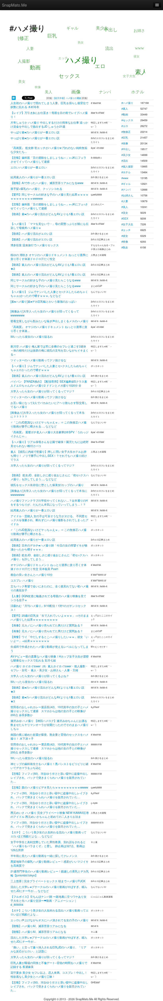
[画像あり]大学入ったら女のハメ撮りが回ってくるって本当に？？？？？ (47, 414)
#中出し (126, 149)
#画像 (124, 143)
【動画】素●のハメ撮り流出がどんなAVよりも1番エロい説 (47, 214)
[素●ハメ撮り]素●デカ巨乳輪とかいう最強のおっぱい (44, 301)
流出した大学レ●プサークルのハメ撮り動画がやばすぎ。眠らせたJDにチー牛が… (49, 939)
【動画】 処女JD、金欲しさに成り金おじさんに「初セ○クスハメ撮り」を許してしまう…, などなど (50, 477)
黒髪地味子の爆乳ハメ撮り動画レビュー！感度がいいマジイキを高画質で (49, 863)
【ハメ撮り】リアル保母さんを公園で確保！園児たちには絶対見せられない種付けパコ (49, 444)
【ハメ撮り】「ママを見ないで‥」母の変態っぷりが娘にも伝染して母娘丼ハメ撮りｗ (49, 225)
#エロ (124, 126)
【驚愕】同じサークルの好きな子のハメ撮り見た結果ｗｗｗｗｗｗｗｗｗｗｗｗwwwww (49, 196)
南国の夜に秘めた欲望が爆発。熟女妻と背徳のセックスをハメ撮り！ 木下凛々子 (49, 736)
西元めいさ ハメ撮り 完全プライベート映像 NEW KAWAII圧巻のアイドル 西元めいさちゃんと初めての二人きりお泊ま (50, 814)
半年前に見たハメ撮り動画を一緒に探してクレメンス (44, 855)
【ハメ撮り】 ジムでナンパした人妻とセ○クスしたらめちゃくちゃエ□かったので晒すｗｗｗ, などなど (49, 293)
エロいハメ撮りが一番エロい (29, 167)
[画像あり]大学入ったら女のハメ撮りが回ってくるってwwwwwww (45, 313)
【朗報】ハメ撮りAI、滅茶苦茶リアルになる (38, 926)
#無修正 (126, 132)
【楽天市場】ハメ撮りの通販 (67, 97)
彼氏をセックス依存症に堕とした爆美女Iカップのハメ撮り (47, 485)
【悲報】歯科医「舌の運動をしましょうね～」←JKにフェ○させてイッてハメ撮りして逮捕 (49, 206)
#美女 (124, 213)
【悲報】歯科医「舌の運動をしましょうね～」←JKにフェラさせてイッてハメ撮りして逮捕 (48, 159)
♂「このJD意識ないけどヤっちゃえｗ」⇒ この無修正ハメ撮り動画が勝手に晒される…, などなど (48, 424)
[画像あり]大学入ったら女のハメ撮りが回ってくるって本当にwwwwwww (49, 492)
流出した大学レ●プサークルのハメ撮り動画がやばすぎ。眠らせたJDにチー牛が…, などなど (49, 889)
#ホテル (126, 172)
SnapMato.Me (14, 5)
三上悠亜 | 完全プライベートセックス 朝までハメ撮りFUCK (48, 881)
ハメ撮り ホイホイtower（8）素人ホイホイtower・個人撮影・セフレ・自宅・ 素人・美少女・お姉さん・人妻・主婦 (49, 668)
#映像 (124, 241)
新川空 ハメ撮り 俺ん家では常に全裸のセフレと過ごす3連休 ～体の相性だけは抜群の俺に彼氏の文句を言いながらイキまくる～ (49, 350)
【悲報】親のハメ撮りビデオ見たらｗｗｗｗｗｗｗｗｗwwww (49, 787)
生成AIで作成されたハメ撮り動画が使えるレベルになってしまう (49, 648)
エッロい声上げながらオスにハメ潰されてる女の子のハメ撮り (49, 920)
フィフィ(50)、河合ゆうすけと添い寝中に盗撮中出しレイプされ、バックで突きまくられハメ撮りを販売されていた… (49, 795)
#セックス (127, 120)
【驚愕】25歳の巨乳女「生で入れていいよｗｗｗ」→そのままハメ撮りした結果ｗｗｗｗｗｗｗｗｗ (50, 617)
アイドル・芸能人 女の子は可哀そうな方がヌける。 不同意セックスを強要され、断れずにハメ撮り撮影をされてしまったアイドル (49, 520)
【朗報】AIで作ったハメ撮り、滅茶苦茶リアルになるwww (47, 183)
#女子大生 (127, 224)
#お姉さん (127, 195)
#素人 (124, 108)
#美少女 (126, 155)
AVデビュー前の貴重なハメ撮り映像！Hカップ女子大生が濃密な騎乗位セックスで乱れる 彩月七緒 (50, 658)
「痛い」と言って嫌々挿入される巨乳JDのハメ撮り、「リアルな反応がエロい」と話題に (48, 949)
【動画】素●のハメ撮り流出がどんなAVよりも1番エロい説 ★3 (47, 689)
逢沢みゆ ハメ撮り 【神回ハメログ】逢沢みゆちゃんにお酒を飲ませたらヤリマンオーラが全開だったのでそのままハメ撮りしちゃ (49, 725)
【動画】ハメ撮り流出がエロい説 (31, 233)
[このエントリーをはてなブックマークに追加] (14, 97)
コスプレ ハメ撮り (22, 580)
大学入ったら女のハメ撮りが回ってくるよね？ (40, 676)
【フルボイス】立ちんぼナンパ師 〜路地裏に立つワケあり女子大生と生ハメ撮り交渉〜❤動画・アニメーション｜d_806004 (48, 900)
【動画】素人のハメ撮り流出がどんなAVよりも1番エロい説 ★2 (48, 266)
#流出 (124, 160)
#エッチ (126, 230)
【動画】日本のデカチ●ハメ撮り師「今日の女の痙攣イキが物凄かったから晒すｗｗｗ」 (49, 547)
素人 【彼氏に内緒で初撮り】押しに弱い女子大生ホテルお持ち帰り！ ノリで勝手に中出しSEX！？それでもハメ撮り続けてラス (49, 455)
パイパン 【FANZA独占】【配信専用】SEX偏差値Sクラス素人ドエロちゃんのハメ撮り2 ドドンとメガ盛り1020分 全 (49, 383)
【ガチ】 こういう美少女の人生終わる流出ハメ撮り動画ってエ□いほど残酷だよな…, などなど (48, 834)
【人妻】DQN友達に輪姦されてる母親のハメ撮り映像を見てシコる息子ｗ (48, 598)
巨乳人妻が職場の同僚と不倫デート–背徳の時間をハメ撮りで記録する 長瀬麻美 (49, 965)
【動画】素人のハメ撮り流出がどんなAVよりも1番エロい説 (48, 274)
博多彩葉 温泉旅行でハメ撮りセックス (35, 245)
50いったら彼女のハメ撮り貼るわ (32, 336)
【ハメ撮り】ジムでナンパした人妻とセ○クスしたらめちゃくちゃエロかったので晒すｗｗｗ (49, 368)
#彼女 (124, 236)
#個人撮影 (127, 166)
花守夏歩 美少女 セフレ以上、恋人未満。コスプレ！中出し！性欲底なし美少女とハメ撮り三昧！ (49, 974)
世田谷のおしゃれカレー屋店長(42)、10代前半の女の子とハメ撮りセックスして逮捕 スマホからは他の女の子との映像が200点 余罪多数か (49, 711)
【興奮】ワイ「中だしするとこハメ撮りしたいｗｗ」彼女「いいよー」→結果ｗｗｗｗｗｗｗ (49, 639)
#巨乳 (124, 137)
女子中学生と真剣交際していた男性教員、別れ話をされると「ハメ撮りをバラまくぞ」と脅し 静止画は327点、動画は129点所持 (48, 846)
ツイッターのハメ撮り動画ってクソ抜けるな (38, 360)
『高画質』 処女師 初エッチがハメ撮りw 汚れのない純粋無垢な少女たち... (49, 150)
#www (124, 178)
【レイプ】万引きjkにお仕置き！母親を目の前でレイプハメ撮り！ (49, 114)
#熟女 (124, 247)
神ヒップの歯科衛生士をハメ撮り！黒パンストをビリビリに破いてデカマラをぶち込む (49, 766)
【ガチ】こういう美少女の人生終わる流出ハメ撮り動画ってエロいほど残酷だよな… (49, 912)
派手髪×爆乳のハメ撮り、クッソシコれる (36, 188)
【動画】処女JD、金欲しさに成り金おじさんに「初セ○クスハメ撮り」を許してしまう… (49, 557)
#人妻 (124, 201)
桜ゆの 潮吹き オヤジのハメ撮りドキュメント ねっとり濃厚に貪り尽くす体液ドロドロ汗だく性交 (49, 257)
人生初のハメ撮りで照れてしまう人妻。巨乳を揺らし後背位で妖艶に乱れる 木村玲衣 (49, 105)
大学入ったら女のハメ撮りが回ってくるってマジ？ (43, 391)
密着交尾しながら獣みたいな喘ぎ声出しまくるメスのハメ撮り (49, 321)
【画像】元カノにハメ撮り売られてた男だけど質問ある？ (47, 625)
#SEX (124, 218)
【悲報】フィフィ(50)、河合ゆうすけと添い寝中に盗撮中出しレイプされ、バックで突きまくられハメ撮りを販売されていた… (49, 777)
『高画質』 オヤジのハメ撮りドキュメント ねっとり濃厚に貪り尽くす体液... (49, 329)
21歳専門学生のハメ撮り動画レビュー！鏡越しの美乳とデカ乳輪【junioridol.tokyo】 (50, 873)
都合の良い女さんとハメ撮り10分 (32, 574)
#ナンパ (126, 189)
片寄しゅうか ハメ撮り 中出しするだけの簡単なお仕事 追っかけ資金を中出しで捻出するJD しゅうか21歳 (49, 124)
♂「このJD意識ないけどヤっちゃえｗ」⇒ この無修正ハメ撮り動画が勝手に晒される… (48, 532)
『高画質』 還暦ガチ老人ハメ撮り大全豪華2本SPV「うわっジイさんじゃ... (49, 434)
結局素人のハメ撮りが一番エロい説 (33, 177)
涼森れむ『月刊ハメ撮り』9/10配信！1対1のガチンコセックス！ (48, 607)
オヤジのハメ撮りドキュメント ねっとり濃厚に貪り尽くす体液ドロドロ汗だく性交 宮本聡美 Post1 (48, 567)
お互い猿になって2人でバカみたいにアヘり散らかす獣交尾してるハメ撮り (49, 405)
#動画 (124, 114)
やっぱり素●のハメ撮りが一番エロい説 (35, 132)
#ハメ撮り (127, 103)
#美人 (124, 207)
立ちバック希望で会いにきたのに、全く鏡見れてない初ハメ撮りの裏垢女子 (49, 588)
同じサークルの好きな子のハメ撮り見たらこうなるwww (46, 280)
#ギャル (126, 184)
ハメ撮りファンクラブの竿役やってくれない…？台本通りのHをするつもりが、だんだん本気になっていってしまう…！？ (49, 502)
